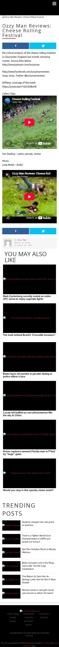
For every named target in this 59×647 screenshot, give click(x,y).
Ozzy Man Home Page (13, 617)
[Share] (15, 46)
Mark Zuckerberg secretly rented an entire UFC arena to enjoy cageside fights (27, 297)
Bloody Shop (28, 623)
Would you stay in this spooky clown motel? (28, 490)
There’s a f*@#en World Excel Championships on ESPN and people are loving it (36, 538)
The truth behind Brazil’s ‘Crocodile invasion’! (29, 335)
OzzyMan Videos (28, 615)
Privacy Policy (45, 643)
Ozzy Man (22, 240)
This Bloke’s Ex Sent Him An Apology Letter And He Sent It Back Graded (39, 579)
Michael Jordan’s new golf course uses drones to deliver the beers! (38, 591)
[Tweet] (42, 46)
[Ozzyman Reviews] (29, 611)
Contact (44, 613)
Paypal (44, 617)
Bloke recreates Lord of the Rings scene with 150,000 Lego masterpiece (38, 565)
